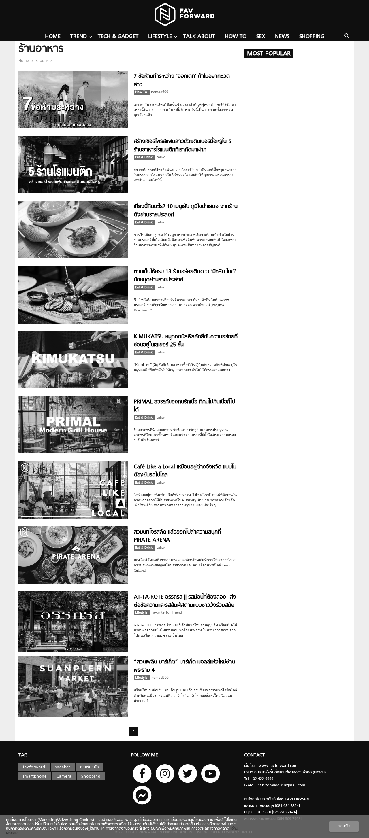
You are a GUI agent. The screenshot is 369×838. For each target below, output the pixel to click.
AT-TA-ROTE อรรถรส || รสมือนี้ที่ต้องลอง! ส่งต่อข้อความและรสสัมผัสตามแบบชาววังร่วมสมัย (185, 601)
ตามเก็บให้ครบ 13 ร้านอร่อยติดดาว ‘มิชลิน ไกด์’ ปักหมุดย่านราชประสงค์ (185, 276)
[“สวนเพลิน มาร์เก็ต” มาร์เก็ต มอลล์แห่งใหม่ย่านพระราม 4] (73, 716)
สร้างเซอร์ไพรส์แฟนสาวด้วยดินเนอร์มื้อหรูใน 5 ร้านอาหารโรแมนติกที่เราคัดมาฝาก (182, 145)
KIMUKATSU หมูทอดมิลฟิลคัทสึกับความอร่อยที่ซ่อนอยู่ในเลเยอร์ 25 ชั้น (186, 341)
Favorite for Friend (166, 612)
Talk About (199, 37)
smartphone (35, 776)
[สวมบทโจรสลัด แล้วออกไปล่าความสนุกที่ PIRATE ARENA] (73, 583)
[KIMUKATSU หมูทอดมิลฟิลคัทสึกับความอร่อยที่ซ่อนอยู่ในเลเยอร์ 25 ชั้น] (73, 387)
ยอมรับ (344, 826)
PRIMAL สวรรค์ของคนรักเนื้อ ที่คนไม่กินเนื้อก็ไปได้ (184, 406)
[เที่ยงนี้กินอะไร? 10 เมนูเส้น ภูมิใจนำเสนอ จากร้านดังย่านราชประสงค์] (73, 257)
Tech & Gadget (118, 37)
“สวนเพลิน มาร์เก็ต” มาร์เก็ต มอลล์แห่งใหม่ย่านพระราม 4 (184, 666)
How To (235, 37)
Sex (260, 37)
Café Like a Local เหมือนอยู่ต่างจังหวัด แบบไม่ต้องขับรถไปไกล (185, 471)
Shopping (311, 37)
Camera (64, 776)
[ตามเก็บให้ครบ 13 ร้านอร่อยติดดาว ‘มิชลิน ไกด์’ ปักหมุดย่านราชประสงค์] (73, 322)
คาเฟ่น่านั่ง (89, 767)
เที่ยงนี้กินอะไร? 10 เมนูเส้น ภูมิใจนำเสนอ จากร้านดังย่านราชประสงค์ (186, 211)
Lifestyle (160, 37)
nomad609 (159, 92)
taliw (161, 157)
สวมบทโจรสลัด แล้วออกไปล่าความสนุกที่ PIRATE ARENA (177, 536)
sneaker (62, 767)
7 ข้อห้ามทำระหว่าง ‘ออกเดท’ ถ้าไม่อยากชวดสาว (182, 80)
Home (53, 37)
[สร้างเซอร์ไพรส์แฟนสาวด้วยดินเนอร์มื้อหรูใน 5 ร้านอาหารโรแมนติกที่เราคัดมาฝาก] (73, 192)
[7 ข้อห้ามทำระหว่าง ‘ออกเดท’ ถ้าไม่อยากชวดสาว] (73, 127)
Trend (78, 37)
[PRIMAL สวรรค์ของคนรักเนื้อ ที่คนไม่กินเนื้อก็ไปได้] (73, 452)
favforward (34, 767)
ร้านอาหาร (43, 61)
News (282, 37)
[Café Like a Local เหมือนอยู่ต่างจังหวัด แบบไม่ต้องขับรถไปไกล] (73, 517)
